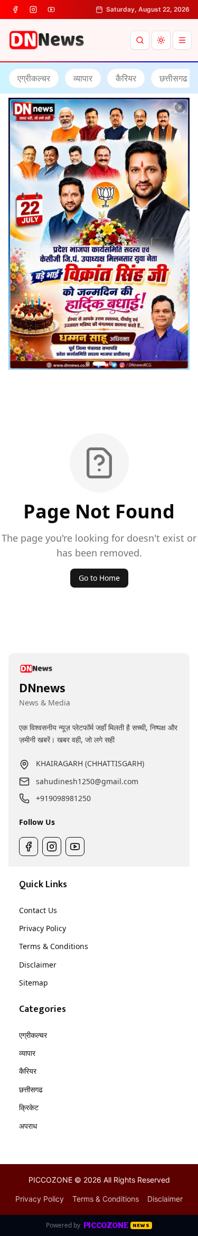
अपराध (28, 1126)
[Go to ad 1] (88, 363)
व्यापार (27, 1053)
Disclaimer (37, 965)
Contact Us (38, 910)
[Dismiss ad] (180, 107)
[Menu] (182, 40)
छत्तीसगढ (31, 1089)
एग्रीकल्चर (33, 1035)
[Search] (139, 40)
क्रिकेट (29, 1107)
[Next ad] (178, 233)
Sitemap (33, 983)
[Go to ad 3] (111, 363)
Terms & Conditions (53, 946)
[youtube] (51, 9)
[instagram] (33, 9)
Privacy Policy (42, 928)
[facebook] (15, 9)
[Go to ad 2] (99, 363)
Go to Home (99, 578)
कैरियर (27, 1071)
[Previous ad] (20, 233)
